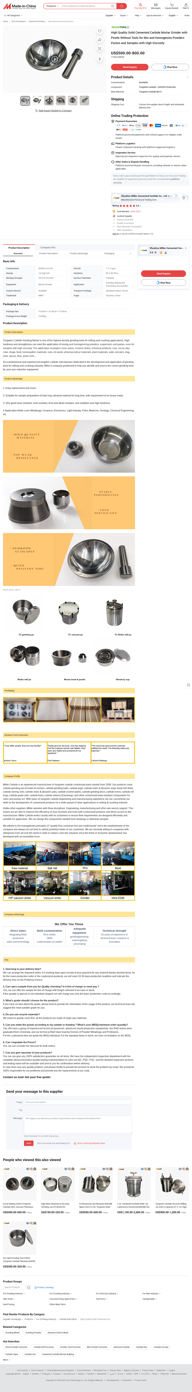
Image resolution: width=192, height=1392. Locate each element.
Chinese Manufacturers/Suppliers (60, 1370)
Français (56, 1374)
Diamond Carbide (122, 1347)
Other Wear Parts (58, 1304)
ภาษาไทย (145, 1374)
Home (5, 21)
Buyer (123, 15)
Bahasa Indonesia (179, 1374)
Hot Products (22, 1370)
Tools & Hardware (18, 21)
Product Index (147, 1370)
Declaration (127, 1380)
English (26, 1374)
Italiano (81, 1374)
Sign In (115, 233)
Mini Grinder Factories (97, 1347)
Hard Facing (8, 1304)
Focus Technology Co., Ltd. (76, 1380)
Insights (172, 1370)
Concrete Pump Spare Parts (62, 1298)
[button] (125, 253)
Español (35, 1374)
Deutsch (90, 1374)
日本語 (129, 1374)
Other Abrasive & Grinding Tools (61, 21)
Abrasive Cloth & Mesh (58, 1332)
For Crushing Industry (60, 1293)
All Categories (13, 15)
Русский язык (69, 1374)
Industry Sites (115, 1370)
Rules (187, 15)
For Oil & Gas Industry (106, 1293)
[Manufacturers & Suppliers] (19, 6)
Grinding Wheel (12, 1332)
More (5, 1359)
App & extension (153, 15)
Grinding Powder (33, 1332)
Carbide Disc (141, 1347)
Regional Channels (131, 1370)
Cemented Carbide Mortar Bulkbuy (58, 1354)
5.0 (152, 252)
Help (137, 15)
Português (46, 1374)
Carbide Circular (161, 1347)
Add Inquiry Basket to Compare (55, 110)
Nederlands (101, 1374)
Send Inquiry (130, 67)
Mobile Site (161, 1370)
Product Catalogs (45, 1287)
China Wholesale (84, 1370)
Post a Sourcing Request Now (89, 1143)
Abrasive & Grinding (37, 21)
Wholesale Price (100, 1370)
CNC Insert (8, 1298)
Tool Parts (100, 1298)
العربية (112, 1374)
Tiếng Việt (164, 1374)
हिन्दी (136, 1374)
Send (28, 1143)
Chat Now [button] (172, 67)
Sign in (186, 7)
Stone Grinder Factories (16, 1347)
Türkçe (154, 1374)
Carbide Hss (30, 1354)
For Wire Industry (150, 1293)
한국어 (120, 1374)
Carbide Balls (148, 1298)
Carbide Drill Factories (44, 1347)
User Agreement (112, 1380)
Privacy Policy (140, 1380)
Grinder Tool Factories (70, 1347)
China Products (37, 1370)
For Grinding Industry (13, 1293)
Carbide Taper (11, 1354)
